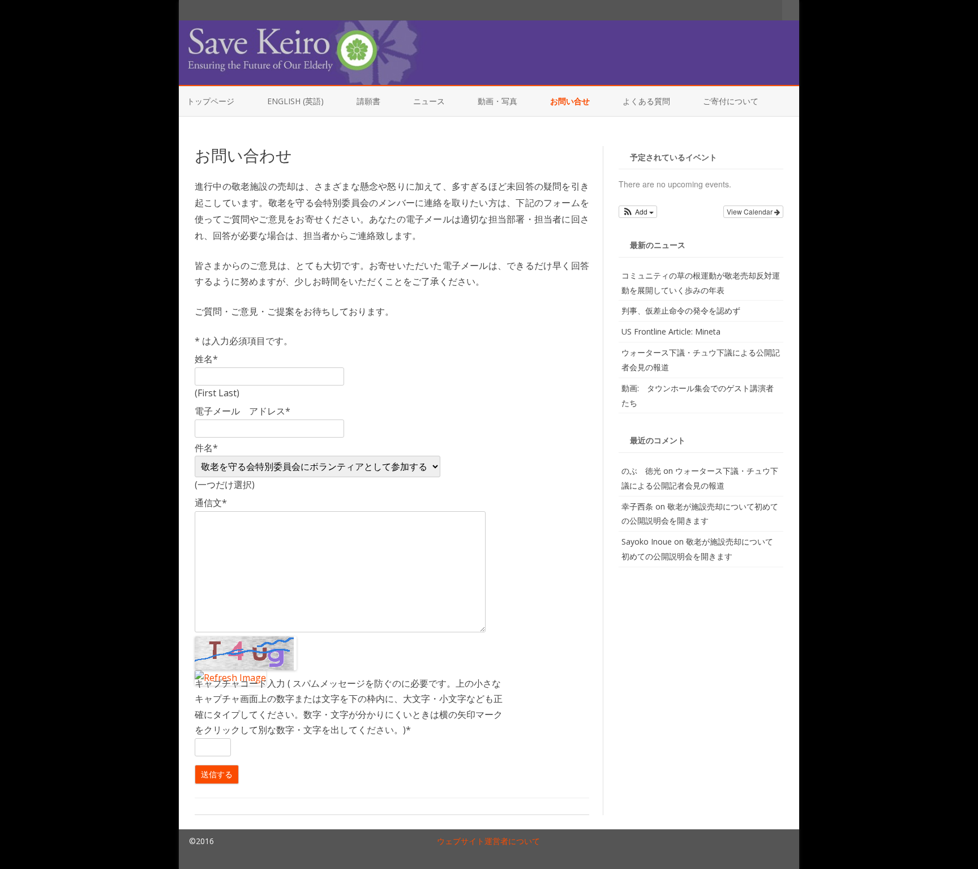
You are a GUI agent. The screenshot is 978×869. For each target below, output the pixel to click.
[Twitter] (738, 10)
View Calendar (750, 211)
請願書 (368, 101)
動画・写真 (497, 101)
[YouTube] (761, 10)
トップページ (210, 101)
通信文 (211, 502)
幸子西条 (637, 506)
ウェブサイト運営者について (488, 841)
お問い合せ (570, 101)
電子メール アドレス (242, 411)
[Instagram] (773, 10)
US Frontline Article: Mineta (670, 331)
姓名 (206, 359)
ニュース (429, 101)
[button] (638, 211)
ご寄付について (730, 101)
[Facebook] (749, 10)
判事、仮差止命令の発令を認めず (680, 310)
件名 (206, 448)
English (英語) (295, 101)
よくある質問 (646, 101)
